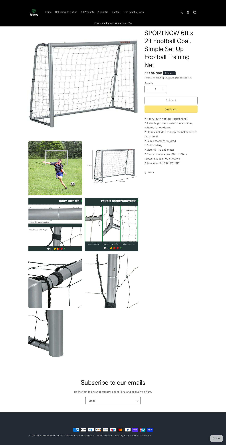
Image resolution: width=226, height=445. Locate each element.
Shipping (164, 78)
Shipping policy (122, 435)
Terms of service (104, 435)
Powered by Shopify (53, 435)
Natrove (40, 435)
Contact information (141, 435)
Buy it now (171, 109)
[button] (181, 12)
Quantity (149, 83)
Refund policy (71, 435)
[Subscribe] (137, 400)
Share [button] (151, 172)
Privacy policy (87, 435)
